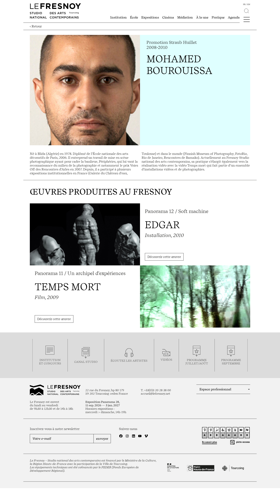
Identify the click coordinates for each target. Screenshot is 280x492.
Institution (118, 17)
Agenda (234, 17)
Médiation (185, 17)
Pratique (218, 17)
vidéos (166, 359)
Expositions (150, 17)
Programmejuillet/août (196, 361)
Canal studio (86, 361)
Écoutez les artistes (129, 360)
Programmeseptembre (231, 361)
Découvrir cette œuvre (164, 257)
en (248, 4)
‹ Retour (36, 26)
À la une (202, 17)
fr (244, 4)
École (134, 17)
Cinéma (168, 17)
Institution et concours (50, 361)
